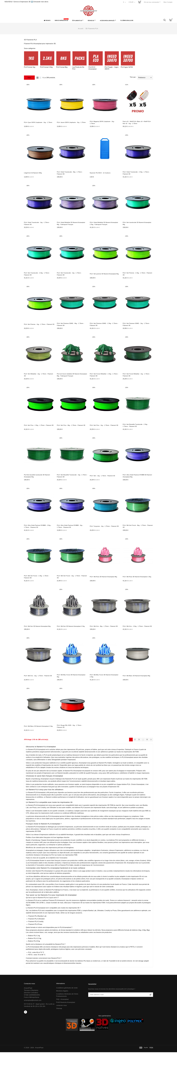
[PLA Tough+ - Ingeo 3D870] (112, 58)
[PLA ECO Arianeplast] (96, 58)
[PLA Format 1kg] (31, 58)
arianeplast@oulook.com (32, 1000)
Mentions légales (62, 991)
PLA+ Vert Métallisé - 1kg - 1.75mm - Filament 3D (38, 375)
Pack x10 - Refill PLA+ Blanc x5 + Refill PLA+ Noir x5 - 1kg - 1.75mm (137, 122)
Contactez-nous (29, 983)
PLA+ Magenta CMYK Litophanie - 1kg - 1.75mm (102, 122)
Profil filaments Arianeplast (65, 1002)
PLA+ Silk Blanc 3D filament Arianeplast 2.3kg (38, 726)
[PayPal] (146, 1048)
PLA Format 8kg (61, 67)
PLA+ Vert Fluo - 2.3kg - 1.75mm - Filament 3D (39, 425)
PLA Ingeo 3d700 (127, 67)
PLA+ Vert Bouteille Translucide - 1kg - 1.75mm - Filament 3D (72, 476)
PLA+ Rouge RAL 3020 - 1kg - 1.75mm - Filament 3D (69, 726)
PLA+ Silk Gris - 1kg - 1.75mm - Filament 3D (38, 675)
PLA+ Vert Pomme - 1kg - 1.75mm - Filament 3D (39, 324)
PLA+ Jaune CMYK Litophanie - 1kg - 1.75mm (71, 122)
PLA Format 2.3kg (46, 67)
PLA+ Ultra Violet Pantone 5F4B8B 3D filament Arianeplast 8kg (137, 476)
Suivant (151, 739)
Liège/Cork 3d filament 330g (33, 173)
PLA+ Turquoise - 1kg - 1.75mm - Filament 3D (104, 526)
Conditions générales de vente (67, 988)
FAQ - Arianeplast (62, 999)
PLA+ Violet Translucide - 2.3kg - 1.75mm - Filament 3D (136, 173)
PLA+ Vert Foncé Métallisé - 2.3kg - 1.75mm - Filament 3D (104, 375)
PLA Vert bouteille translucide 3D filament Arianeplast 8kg (37, 476)
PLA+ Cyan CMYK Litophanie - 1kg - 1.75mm (38, 122)
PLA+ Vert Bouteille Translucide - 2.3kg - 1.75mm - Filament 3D (135, 425)
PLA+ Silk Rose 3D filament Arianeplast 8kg (103, 576)
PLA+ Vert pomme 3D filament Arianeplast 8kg (104, 274)
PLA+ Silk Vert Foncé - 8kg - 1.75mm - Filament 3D (138, 526)
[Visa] (151, 1048)
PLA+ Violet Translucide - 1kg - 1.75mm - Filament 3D (37, 223)
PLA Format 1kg (29, 67)
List (40, 78)
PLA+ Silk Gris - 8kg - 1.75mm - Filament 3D (104, 626)
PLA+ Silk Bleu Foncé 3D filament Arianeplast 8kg (71, 676)
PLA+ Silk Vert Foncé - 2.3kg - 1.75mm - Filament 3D (36, 577)
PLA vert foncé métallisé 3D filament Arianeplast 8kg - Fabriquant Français (72, 375)
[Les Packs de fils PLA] (79, 58)
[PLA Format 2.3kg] (47, 58)
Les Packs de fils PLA (78, 68)
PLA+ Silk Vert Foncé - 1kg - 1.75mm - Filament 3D (72, 577)
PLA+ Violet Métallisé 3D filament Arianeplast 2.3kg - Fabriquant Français (104, 223)
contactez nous (61, 1005)
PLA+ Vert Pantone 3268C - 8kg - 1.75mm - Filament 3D (70, 324)
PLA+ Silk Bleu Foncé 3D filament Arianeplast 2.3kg (104, 676)
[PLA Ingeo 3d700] (128, 58)
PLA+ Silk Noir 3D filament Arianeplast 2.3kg (71, 626)
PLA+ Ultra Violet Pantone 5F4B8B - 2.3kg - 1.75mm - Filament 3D (37, 526)
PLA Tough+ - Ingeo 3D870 (111, 68)
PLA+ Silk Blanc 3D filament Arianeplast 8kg (136, 675)
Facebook (25, 1012)
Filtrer (29, 77)
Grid (37, 78)
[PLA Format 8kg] (63, 58)
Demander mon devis (40, 1)
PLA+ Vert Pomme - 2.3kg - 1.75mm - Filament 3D (137, 274)
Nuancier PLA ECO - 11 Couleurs (100, 173)
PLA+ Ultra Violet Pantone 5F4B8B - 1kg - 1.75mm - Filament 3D (70, 526)
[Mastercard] (141, 1048)
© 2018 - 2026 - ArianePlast (33, 1047)
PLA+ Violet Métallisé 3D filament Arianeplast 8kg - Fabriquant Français (71, 223)
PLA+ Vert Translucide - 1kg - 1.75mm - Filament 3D (69, 274)
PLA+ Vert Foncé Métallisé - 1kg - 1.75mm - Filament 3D (136, 375)
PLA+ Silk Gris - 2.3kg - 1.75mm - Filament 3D (137, 626)
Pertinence (145, 78)
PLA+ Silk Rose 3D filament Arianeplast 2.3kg (137, 576)
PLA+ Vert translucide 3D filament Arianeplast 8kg (137, 223)
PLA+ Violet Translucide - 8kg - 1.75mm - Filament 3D (70, 173)
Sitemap (59, 1008)
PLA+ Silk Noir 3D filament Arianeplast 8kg (37, 626)
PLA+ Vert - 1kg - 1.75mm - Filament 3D (102, 475)
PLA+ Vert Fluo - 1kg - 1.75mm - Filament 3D (104, 425)
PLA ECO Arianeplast (92, 68)
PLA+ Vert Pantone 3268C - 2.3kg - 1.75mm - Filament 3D (104, 324)
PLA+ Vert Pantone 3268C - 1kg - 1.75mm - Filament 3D (136, 324)
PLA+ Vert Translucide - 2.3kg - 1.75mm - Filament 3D (37, 274)
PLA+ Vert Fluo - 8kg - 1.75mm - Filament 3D (71, 425)
